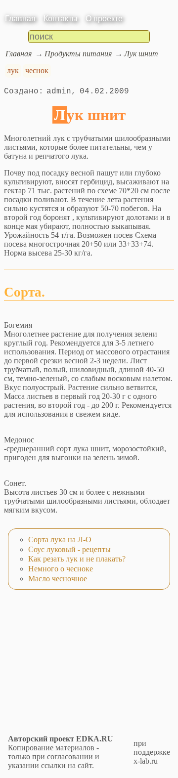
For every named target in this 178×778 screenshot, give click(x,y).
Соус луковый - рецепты (69, 549)
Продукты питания (78, 53)
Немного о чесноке (60, 568)
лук (13, 70)
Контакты (61, 18)
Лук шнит (141, 53)
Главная (20, 18)
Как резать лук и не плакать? (77, 559)
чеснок (36, 70)
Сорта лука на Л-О (59, 539)
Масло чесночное (57, 578)
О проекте (104, 18)
